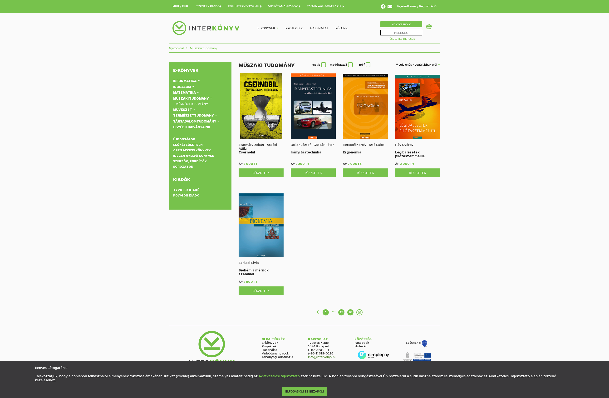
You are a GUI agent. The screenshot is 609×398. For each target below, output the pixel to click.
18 (350, 312)
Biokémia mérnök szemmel (254, 272)
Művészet (183, 109)
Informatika (185, 81)
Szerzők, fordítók (190, 161)
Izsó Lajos (376, 144)
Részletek (261, 173)
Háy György (404, 144)
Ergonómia (352, 152)
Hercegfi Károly (354, 144)
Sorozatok (183, 166)
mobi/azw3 (339, 64)
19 (359, 312)
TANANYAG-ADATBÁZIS (324, 6)
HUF (176, 6)
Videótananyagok (275, 353)
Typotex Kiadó (186, 190)
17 (341, 312)
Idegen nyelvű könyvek (193, 155)
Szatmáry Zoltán (251, 144)
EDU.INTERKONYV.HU (244, 6)
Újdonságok (184, 139)
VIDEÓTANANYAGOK (283, 6)
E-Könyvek (186, 70)
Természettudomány (194, 115)
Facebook (361, 342)
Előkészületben (188, 144)
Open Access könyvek (192, 150)
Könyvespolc (401, 24)
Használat (319, 28)
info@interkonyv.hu (322, 357)
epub (316, 64)
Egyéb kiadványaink (191, 127)
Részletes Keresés (401, 38)
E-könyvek (266, 28)
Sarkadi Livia (249, 262)
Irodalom (182, 86)
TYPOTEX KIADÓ (208, 6)
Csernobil (247, 152)
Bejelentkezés (407, 6)
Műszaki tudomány (203, 48)
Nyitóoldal (176, 48)
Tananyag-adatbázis (277, 356)
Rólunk (341, 28)
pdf (362, 64)
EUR (185, 6)
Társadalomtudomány (195, 121)
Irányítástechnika (306, 152)
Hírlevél (360, 346)
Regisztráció (428, 6)
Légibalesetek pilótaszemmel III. (410, 154)
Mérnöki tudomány (192, 104)
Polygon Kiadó (186, 195)
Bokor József (301, 144)
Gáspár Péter (324, 144)
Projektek (294, 28)
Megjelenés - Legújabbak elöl (417, 64)
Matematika (184, 92)
